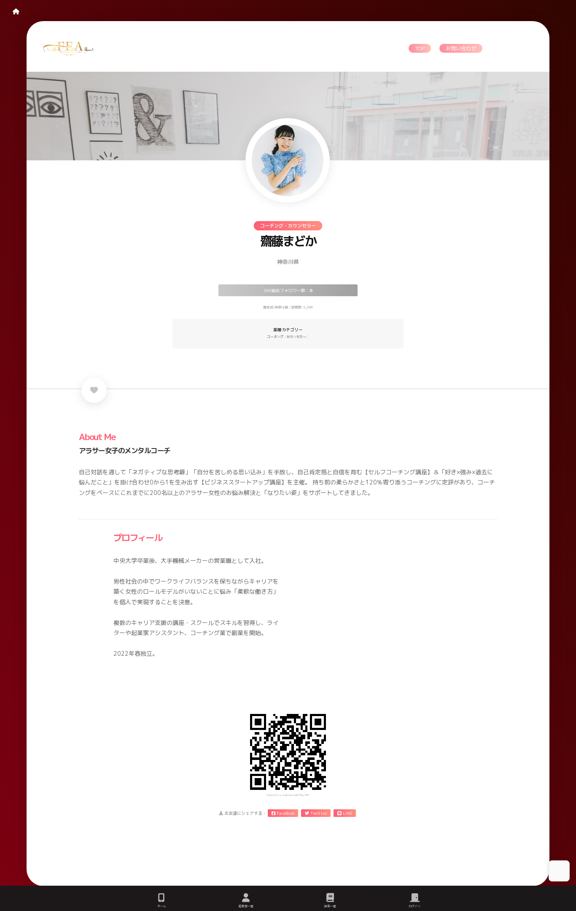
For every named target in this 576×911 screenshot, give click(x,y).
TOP (420, 48)
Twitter (318, 813)
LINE (347, 813)
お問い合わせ (461, 48)
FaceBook (285, 813)
